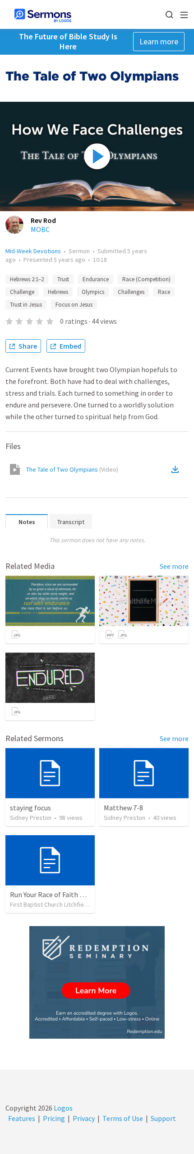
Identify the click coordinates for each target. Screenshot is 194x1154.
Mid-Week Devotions (33, 251)
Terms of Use (122, 1118)
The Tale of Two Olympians (72, 469)
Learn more (158, 41)
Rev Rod (43, 220)
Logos (62, 1107)
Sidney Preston (30, 817)
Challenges (131, 292)
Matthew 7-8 (123, 807)
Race (164, 292)
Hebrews (58, 292)
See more (174, 566)
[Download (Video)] (177, 469)
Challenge (22, 292)
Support (163, 1118)
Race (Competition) (146, 279)
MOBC (40, 229)
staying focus (30, 807)
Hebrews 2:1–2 (27, 279)
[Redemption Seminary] (97, 982)
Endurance (96, 279)
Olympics (93, 292)
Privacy (84, 1118)
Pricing (54, 1118)
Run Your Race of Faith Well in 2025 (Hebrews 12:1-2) (90, 894)
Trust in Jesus (26, 304)
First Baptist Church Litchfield (49, 904)
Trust (63, 279)
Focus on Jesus (73, 304)
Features (21, 1118)
